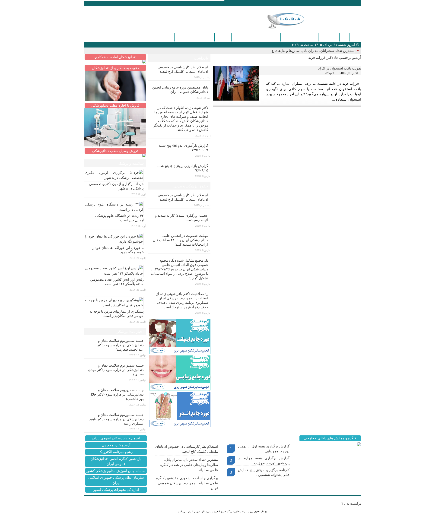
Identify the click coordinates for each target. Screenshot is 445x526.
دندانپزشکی (329, 37)
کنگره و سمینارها (266, 37)
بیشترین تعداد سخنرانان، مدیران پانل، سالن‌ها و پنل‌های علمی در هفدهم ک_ (300, 51)
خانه (355, 37)
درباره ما (223, 37)
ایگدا (344, 37)
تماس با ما (241, 37)
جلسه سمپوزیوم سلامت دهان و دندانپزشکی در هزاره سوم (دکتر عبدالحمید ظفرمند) (120, 345)
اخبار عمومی (292, 37)
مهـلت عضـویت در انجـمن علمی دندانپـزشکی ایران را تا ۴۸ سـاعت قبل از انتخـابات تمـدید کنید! (180, 240)
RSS (108, 3)
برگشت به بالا (351, 503)
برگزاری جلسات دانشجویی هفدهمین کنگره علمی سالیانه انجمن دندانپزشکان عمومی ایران (187, 483)
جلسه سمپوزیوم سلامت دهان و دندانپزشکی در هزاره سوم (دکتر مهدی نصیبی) (116, 370)
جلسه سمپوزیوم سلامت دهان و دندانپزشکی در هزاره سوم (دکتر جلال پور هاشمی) (116, 394)
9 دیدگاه (329, 73)
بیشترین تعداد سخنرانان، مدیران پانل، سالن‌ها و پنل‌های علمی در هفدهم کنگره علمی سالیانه (189, 465)
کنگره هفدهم (186, 37)
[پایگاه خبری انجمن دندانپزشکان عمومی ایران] (293, 21)
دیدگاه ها (206, 37)
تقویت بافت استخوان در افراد (339, 68)
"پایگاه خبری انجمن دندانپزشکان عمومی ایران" (210, 511)
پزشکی (311, 37)
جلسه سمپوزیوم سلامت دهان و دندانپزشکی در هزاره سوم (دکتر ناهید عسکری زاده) (116, 419)
